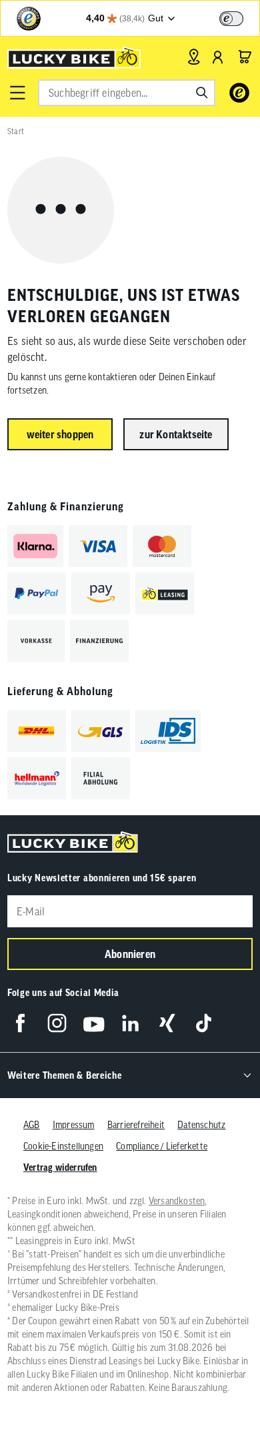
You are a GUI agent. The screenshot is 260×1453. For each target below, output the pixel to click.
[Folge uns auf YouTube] (94, 1023)
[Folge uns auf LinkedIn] (130, 1023)
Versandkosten (177, 1200)
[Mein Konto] (218, 57)
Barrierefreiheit (136, 1124)
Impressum (74, 1124)
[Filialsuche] (193, 57)
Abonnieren (130, 954)
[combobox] (126, 92)
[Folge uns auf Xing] (167, 1023)
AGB (31, 1124)
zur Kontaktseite (175, 434)
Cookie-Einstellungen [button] (63, 1146)
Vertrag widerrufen (60, 1167)
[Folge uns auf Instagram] (57, 1023)
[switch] (231, 18)
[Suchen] (202, 92)
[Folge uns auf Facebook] (20, 1023)
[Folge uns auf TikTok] (204, 1023)
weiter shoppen (60, 434)
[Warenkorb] (245, 57)
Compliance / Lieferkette (161, 1146)
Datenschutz (201, 1124)
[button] (17, 93)
